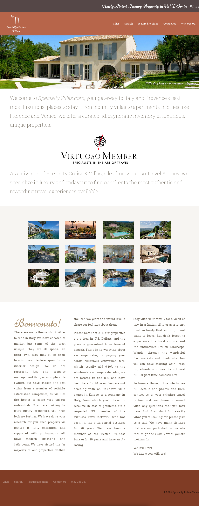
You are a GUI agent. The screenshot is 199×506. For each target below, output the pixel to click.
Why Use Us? (188, 23)
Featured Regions (148, 23)
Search (128, 23)
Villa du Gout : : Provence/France (170, 83)
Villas (116, 23)
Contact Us (169, 23)
